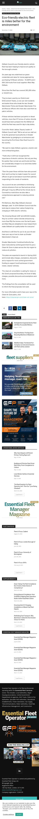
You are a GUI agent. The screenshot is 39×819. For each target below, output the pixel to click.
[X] (15, 308)
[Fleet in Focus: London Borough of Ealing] (7, 544)
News (8, 9)
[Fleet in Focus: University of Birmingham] (7, 555)
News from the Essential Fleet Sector (21, 9)
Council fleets (11, 314)
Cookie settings (8, 814)
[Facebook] (10, 308)
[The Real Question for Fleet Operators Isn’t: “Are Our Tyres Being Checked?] (7, 487)
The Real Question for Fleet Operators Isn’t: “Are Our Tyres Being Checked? (25, 486)
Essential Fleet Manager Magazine (20, 509)
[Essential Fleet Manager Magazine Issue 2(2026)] (7, 671)
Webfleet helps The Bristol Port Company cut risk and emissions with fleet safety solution (24, 345)
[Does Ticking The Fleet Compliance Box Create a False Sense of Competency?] (7, 586)
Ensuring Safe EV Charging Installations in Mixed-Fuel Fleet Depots (24, 607)
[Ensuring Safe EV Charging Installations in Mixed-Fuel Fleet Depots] (7, 608)
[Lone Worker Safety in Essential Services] (7, 476)
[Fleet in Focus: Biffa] (7, 565)
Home (4, 9)
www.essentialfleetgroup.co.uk (12, 790)
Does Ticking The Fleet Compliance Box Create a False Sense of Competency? (25, 586)
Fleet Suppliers (20, 357)
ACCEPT (19, 814)
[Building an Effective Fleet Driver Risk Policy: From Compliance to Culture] (7, 466)
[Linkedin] (20, 308)
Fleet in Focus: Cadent (21, 531)
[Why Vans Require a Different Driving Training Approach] (7, 456)
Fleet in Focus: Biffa (20, 562)
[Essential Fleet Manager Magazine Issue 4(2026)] (7, 650)
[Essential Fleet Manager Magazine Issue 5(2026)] (7, 640)
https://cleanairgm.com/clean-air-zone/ (20, 297)
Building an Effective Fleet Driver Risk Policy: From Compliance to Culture (24, 465)
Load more (19, 494)
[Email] (24, 308)
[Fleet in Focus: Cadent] (7, 534)
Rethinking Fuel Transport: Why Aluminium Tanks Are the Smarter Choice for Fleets (25, 617)
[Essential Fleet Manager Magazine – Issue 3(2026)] (7, 661)
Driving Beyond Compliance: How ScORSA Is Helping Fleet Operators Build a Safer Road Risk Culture (25, 596)
